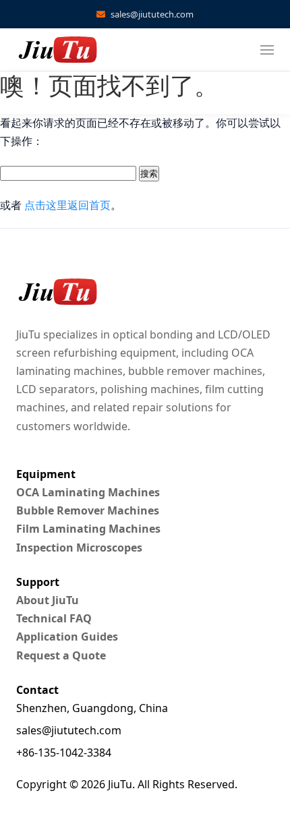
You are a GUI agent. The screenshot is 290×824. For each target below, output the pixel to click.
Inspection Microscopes (79, 547)
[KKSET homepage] (56, 50)
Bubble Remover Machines (87, 510)
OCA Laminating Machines (88, 492)
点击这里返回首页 (67, 205)
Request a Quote (61, 655)
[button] (267, 50)
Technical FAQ (54, 618)
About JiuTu (47, 600)
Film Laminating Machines (88, 528)
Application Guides (67, 636)
